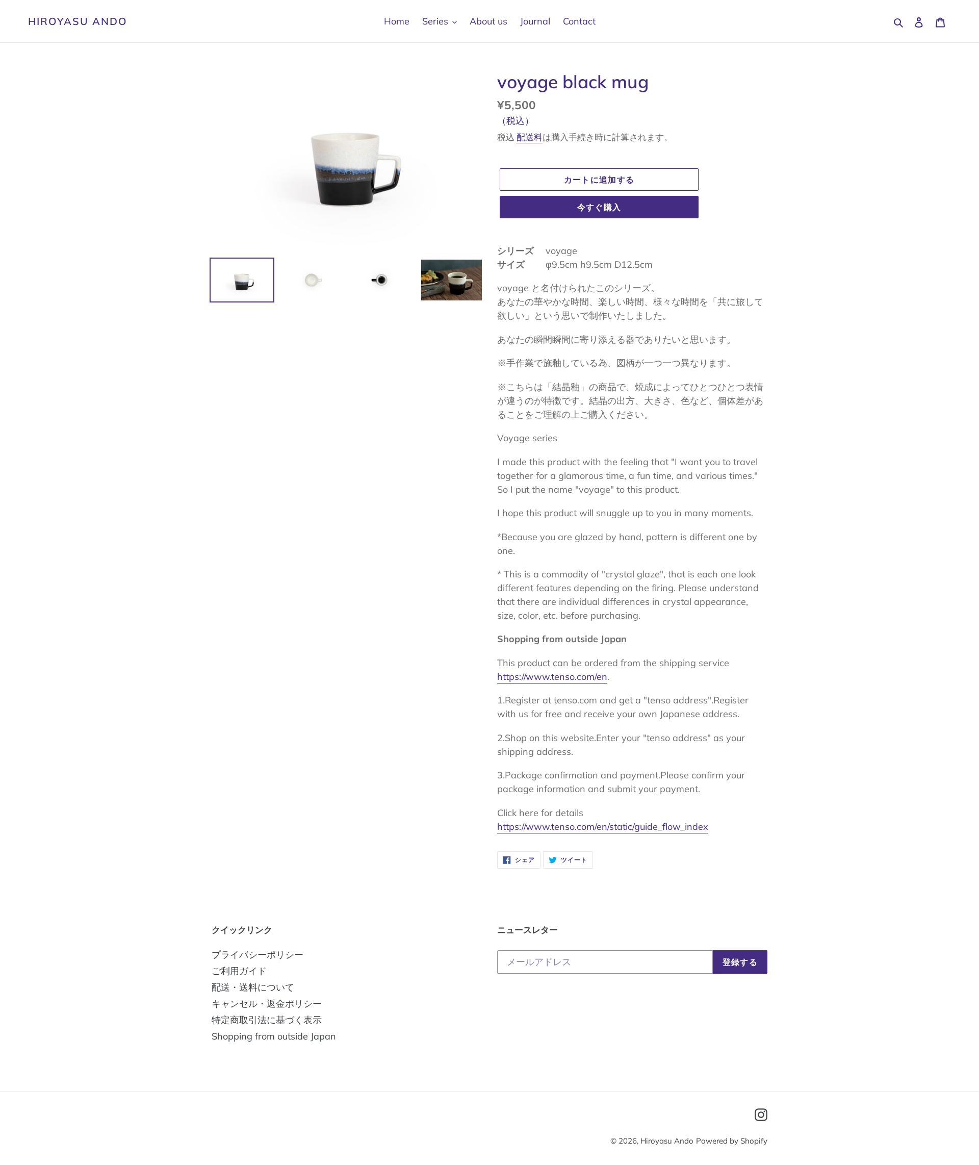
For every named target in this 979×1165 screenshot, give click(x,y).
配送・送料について (253, 987)
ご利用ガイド (239, 971)
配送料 (530, 137)
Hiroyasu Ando (77, 21)
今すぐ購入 (599, 207)
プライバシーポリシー (257, 954)
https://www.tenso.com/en (552, 676)
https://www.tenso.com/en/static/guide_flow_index (602, 826)
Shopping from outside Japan (274, 1036)
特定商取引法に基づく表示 (267, 1020)
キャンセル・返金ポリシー (267, 1003)
